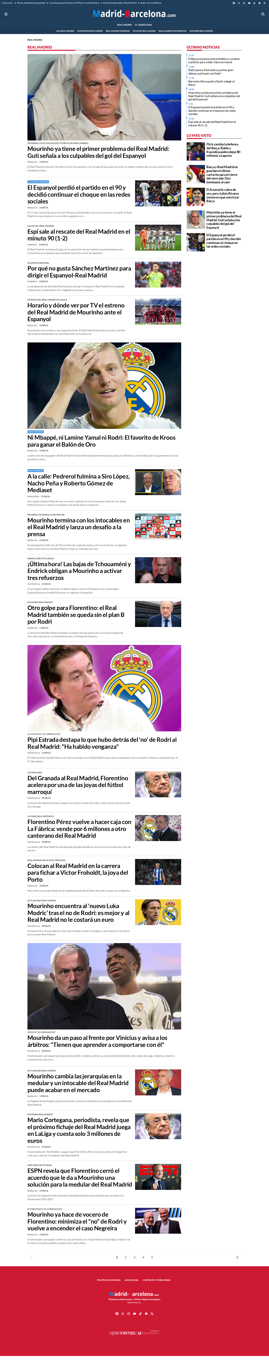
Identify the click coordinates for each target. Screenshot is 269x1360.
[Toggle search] (263, 14)
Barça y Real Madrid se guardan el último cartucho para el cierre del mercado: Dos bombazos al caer (222, 174)
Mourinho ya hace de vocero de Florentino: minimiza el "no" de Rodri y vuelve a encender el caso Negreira (77, 1221)
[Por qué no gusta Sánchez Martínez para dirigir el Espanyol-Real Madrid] (158, 274)
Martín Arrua (33, 583)
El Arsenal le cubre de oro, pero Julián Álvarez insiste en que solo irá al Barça (222, 195)
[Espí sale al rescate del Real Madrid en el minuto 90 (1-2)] (158, 237)
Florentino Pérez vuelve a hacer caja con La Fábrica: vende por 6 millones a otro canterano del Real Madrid (79, 828)
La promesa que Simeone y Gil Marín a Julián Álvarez (74, 2)
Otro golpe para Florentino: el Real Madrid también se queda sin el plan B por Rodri (76, 614)
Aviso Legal (132, 1280)
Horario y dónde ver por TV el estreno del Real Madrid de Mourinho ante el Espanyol (76, 312)
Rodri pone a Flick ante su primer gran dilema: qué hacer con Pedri (210, 71)
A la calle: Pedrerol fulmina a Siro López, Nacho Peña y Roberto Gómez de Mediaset (78, 483)
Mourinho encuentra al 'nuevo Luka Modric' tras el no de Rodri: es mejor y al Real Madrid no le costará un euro (78, 912)
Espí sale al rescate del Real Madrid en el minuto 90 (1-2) (78, 235)
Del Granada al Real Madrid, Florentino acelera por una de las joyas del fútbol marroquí (77, 784)
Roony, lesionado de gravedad (31, 2)
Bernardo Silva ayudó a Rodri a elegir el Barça (211, 82)
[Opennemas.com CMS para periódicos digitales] (134, 1336)
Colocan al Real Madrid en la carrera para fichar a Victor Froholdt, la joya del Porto (77, 872)
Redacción (32, 161)
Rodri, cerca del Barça (150, 2)
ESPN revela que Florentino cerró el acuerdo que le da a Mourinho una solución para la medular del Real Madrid (79, 1177)
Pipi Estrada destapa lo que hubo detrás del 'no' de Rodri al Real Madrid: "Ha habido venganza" (102, 743)
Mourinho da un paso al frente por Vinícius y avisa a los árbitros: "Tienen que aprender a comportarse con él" (97, 1041)
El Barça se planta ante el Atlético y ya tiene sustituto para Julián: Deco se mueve (214, 60)
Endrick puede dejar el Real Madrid (120, 2)
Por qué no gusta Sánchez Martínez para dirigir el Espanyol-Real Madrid (79, 272)
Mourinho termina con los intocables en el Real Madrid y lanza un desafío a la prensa (78, 527)
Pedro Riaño (33, 496)
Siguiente (237, 1257)
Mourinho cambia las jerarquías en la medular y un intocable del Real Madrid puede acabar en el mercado (77, 1083)
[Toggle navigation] (6, 14)
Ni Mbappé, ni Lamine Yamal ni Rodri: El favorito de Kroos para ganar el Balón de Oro (101, 441)
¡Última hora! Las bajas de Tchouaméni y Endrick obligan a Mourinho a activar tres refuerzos (79, 570)
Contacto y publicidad (156, 1280)
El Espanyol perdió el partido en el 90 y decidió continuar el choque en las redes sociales (78, 194)
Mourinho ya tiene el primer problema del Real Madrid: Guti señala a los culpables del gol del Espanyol (98, 152)
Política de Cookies (109, 1280)
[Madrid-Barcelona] (134, 14)
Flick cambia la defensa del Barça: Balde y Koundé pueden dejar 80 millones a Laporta (223, 149)
